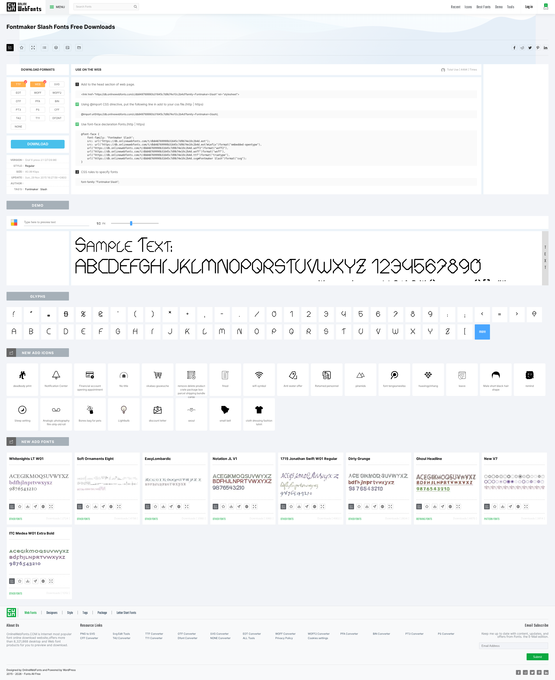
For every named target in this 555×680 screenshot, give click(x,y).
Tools (510, 7)
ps (37, 109)
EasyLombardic (158, 458)
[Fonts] (79, 47)
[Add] (10, 47)
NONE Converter (220, 638)
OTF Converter (187, 633)
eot (18, 92)
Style (70, 613)
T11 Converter (153, 638)
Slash (43, 189)
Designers (51, 613)
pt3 (18, 109)
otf (18, 101)
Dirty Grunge (359, 458)
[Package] (56, 47)
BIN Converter (381, 633)
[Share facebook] (514, 47)
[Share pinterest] (538, 47)
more (482, 332)
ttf (18, 84)
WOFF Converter (285, 633)
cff (56, 109)
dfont (57, 118)
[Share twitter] (530, 47)
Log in (529, 7)
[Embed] (43, 506)
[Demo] (33, 47)
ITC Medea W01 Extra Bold (31, 533)
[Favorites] (21, 47)
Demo (499, 7)
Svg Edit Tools (121, 633)
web (38, 84)
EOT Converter (252, 633)
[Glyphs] (44, 47)
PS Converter (446, 633)
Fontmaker (31, 189)
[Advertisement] (515, 129)
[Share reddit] (522, 47)
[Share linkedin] (545, 47)
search (135, 6)
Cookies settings (318, 638)
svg (57, 84)
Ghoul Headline (429, 458)
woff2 (56, 92)
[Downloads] (27, 506)
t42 (18, 118)
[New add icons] (11, 352)
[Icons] (67, 47)
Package (102, 613)
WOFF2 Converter (319, 633)
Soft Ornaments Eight (95, 458)
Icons (468, 7)
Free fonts (26, 7)
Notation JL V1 (225, 458)
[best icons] (11, 441)
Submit (537, 657)
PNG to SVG (87, 633)
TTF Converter (154, 633)
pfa (37, 101)
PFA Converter (349, 633)
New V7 (491, 458)
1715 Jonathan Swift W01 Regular (309, 458)
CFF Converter (89, 638)
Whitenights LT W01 (26, 458)
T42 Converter (121, 638)
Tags (85, 613)
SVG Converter (219, 633)
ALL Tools (249, 638)
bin (57, 101)
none (18, 126)
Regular (29, 165)
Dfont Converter (187, 638)
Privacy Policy (284, 638)
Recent (455, 7)
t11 (38, 118)
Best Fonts (484, 7)
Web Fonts (30, 613)
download (37, 144)
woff (37, 92)
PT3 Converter (414, 633)
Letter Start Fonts (126, 613)
